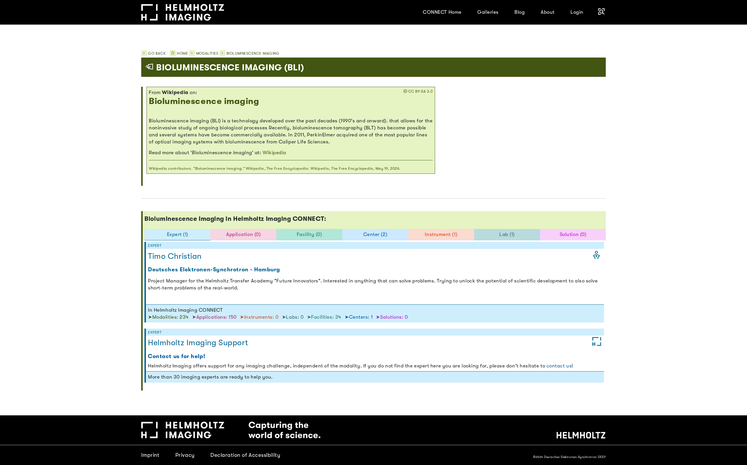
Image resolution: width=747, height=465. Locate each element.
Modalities (207, 53)
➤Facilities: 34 (325, 317)
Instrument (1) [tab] (441, 234)
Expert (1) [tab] (177, 234)
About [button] (548, 12)
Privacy (185, 455)
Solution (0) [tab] (573, 234)
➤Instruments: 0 (260, 317)
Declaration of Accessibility (245, 455)
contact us (559, 366)
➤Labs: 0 (293, 317)
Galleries (488, 12)
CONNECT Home (442, 12)
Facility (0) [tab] (309, 234)
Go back (156, 53)
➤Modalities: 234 (169, 317)
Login (577, 12)
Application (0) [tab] (243, 234)
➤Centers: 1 (359, 317)
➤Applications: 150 (215, 317)
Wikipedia (274, 152)
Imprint (150, 455)
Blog (519, 12)
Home (182, 53)
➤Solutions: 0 (392, 317)
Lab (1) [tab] (507, 234)
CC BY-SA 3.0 (420, 91)
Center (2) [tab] (375, 234)
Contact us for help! (176, 356)
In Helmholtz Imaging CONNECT (185, 310)
